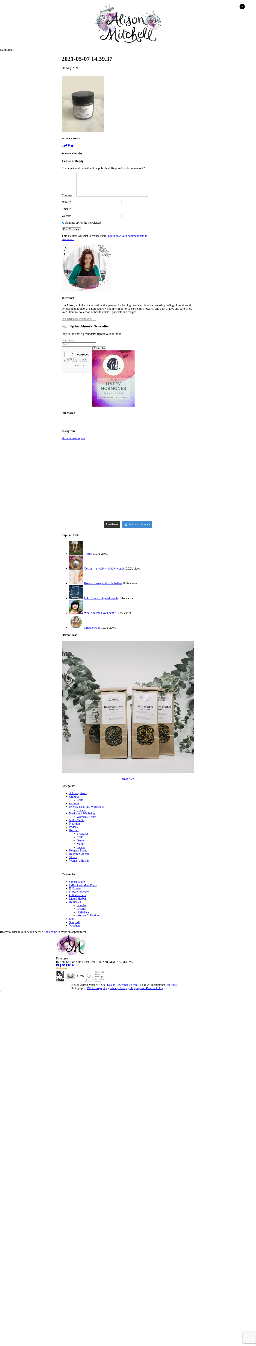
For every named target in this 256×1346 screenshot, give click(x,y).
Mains (80, 843)
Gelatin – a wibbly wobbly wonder (104, 568)
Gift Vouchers (77, 895)
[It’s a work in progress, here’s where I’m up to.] (127, 454)
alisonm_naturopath (73, 438)
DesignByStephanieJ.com (122, 984)
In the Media (76, 820)
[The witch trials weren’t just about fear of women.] (127, 506)
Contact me (50, 931)
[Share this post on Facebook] (66, 145)
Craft (80, 800)
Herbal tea (83, 912)
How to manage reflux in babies (103, 583)
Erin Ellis (171, 984)
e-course (74, 803)
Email (66, 208)
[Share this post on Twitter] (72, 145)
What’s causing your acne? (100, 612)
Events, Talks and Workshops (86, 806)
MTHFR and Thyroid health (101, 598)
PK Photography (97, 988)
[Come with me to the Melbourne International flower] (172, 454)
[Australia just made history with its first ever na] (172, 506)
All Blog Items (78, 793)
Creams (81, 908)
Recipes (74, 830)
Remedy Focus (78, 850)
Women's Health (86, 816)
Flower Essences (79, 891)
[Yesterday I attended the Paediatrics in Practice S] (83, 480)
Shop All (74, 922)
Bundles (81, 905)
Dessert (81, 840)
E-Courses (75, 888)
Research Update (79, 853)
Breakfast (82, 833)
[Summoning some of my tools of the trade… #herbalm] (127, 480)
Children (74, 796)
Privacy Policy (118, 988)
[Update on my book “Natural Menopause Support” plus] (172, 480)
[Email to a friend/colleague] (63, 145)
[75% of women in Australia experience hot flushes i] (83, 506)
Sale (71, 918)
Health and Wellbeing (82, 813)
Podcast (73, 826)
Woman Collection (88, 915)
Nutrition (74, 823)
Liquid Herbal (77, 898)
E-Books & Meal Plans (83, 885)
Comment (69, 195)
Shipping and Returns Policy (146, 988)
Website (66, 215)
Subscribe (99, 348)
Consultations (77, 881)
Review (81, 810)
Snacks (81, 847)
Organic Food (92, 627)
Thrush (88, 553)
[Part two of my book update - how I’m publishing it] (83, 454)
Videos (73, 857)
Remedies (75, 902)
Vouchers (74, 925)
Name (66, 202)
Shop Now (128, 778)
